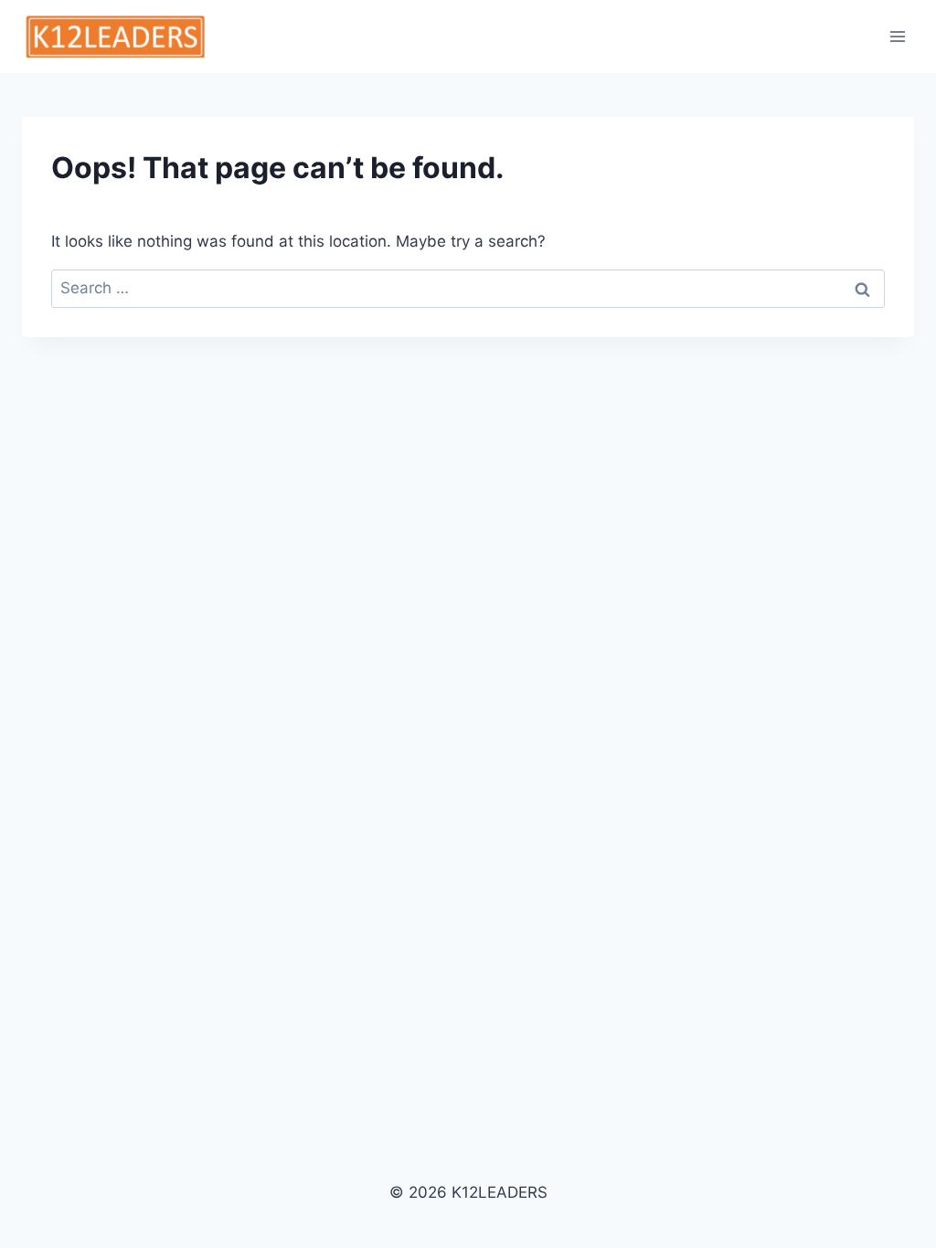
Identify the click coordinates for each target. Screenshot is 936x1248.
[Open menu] (897, 36)
